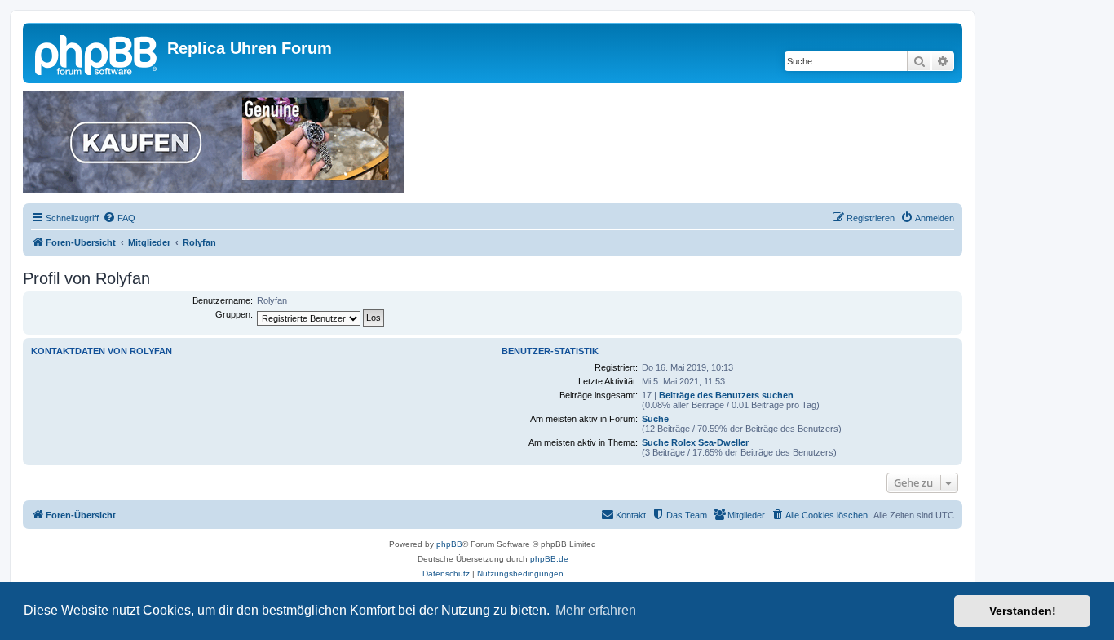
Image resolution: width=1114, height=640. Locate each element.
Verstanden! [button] (1022, 610)
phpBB (449, 544)
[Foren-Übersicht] (97, 53)
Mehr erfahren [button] (595, 610)
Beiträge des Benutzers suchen (726, 395)
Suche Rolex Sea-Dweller (695, 442)
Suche (655, 419)
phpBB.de (549, 558)
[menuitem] (119, 218)
